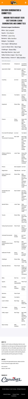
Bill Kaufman (13, 44)
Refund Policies (6, 394)
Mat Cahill (17, 52)
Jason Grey (11, 36)
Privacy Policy (16, 394)
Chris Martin (10, 33)
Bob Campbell (10, 30)
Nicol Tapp (18, 47)
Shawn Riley (12, 49)
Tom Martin (10, 41)
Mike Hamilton (12, 38)
